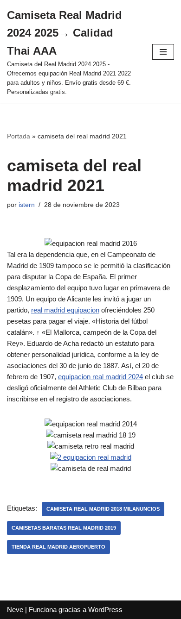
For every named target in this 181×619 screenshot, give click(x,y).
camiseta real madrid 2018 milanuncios (103, 509)
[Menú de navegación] (163, 52)
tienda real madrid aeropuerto (58, 547)
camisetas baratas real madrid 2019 (64, 528)
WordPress (105, 609)
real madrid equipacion (65, 310)
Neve (15, 609)
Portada (18, 136)
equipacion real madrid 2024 (100, 377)
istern (27, 204)
